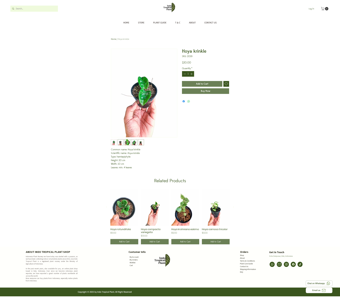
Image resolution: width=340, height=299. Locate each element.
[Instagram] (286, 264)
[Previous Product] (106, 207)
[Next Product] (233, 207)
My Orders (134, 260)
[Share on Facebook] (183, 101)
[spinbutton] (188, 74)
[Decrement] (184, 74)
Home (113, 39)
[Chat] (272, 264)
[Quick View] (124, 207)
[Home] (169, 7)
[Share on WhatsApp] (188, 101)
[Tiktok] (300, 264)
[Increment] (192, 74)
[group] (170, 216)
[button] (325, 8)
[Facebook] (293, 264)
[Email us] (279, 264)
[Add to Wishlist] (226, 84)
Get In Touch (276, 252)
